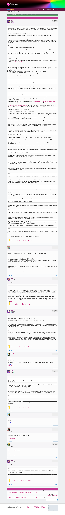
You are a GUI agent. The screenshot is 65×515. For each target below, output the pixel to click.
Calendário (54, 9)
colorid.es (9, 365)
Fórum (41, 9)
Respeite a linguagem (36, 507)
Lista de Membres (49, 9)
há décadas (30, 55)
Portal (38, 9)
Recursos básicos (36, 506)
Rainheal (11, 301)
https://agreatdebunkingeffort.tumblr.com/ (14, 450)
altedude (12, 353)
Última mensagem (50, 495)
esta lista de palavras (12, 438)
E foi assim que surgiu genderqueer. (17, 61)
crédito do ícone (12, 365)
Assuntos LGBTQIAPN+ (13, 14)
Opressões (18, 14)
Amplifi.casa (42, 508)
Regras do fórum (52, 505)
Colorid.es (8, 508)
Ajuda (57, 9)
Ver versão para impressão (10, 499)
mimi (12, 246)
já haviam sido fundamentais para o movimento (22, 55)
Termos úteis (35, 508)
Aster (36, 492)
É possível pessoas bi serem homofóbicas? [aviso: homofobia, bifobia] (17, 497)
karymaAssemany (55, 495)
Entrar (8, 9)
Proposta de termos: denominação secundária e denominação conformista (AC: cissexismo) (20, 492)
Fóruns (28, 506)
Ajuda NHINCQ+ (43, 507)
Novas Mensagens (10, 11)
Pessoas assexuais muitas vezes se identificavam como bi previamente (17, 105)
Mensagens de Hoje (16, 11)
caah (36, 497)
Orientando (8, 14)
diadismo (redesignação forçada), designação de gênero (15, 401)
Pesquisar (44, 9)
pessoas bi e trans (12, 55)
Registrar (12, 9)
